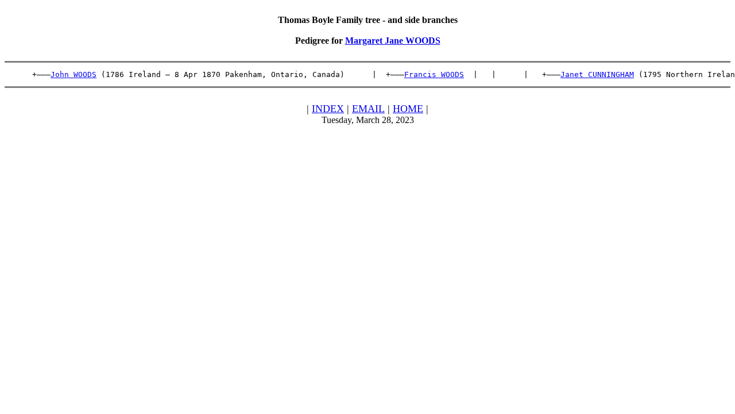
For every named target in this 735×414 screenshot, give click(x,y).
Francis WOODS (434, 74)
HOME (408, 108)
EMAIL (368, 108)
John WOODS (73, 74)
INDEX (328, 108)
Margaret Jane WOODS (392, 40)
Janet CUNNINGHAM (597, 74)
